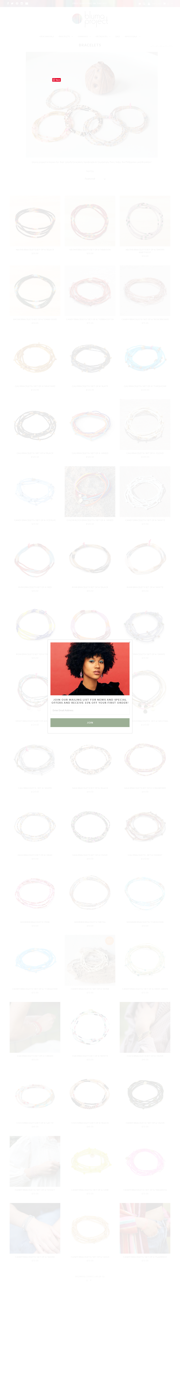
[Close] (129, 642)
